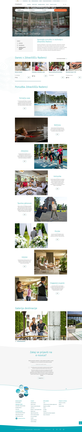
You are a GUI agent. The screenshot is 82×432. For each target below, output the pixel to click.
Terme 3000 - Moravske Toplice (20, 405)
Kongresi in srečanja (53, 4)
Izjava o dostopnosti (46, 414)
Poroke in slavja (61, 406)
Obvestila (44, 411)
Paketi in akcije (34, 4)
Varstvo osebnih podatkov (35, 414)
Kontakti (32, 418)
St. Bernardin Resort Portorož (20, 412)
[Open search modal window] (63, 4)
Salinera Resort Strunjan (19, 414)
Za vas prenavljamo (34, 416)
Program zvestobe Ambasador (35, 406)
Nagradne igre (33, 411)
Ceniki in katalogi (33, 421)
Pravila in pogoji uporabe (29, 429)
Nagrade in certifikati (46, 406)
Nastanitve (29, 4)
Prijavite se (41, 378)
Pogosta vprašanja (34, 419)
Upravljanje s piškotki (37, 429)
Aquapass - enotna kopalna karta (36, 409)
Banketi (60, 404)
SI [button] (65, 4)
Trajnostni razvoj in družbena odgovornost (50, 404)
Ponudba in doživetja (41, 4)
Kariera (44, 407)
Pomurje (47, 4)
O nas (44, 402)
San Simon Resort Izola (19, 416)
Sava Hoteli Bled (18, 402)
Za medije (44, 409)
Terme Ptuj (17, 409)
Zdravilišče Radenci (19, 407)
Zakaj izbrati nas (33, 402)
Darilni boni (32, 407)
